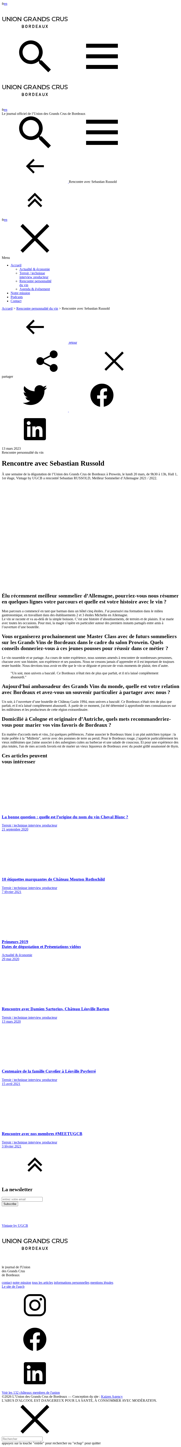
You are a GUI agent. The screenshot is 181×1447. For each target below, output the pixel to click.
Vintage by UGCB (15, 1225)
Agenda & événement (34, 289)
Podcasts (17, 297)
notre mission (22, 1282)
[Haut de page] (35, 216)
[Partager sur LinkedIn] (35, 444)
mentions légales (101, 1282)
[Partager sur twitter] (35, 410)
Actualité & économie (34, 269)
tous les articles (42, 1282)
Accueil (16, 265)
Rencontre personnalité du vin (37, 308)
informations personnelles (71, 1282)
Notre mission (20, 293)
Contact (16, 301)
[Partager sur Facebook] (102, 410)
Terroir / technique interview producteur (33, 275)
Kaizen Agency (112, 1396)
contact (7, 1282)
